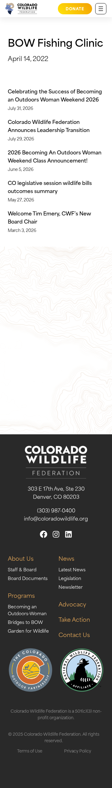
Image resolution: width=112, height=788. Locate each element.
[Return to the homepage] (20, 9)
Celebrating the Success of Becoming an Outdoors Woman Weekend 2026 (55, 95)
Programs (21, 595)
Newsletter (70, 586)
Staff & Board (22, 569)
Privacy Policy (77, 750)
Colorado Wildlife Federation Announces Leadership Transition (49, 125)
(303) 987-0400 (56, 510)
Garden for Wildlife (28, 630)
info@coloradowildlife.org (56, 518)
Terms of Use (29, 750)
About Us (21, 558)
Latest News (72, 569)
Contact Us (74, 634)
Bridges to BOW (25, 621)
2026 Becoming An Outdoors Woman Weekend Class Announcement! (54, 156)
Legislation (69, 578)
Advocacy (72, 603)
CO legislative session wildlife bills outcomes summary (50, 186)
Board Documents (28, 578)
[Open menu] (100, 8)
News (66, 558)
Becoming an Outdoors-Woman (27, 610)
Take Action (74, 619)
